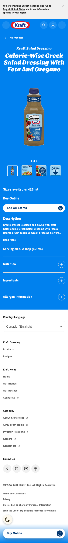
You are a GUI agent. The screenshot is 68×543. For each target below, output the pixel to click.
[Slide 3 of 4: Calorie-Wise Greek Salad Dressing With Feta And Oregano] (41, 170)
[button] (6, 25)
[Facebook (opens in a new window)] (7, 468)
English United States (14, 9)
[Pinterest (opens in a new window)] (35, 468)
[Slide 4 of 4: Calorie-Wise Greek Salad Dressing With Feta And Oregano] (55, 170)
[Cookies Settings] (7, 519)
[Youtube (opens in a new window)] (26, 468)
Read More (9, 240)
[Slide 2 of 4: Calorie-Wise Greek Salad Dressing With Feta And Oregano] (27, 170)
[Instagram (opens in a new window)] (16, 468)
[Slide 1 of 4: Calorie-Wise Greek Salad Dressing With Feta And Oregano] (12, 171)
